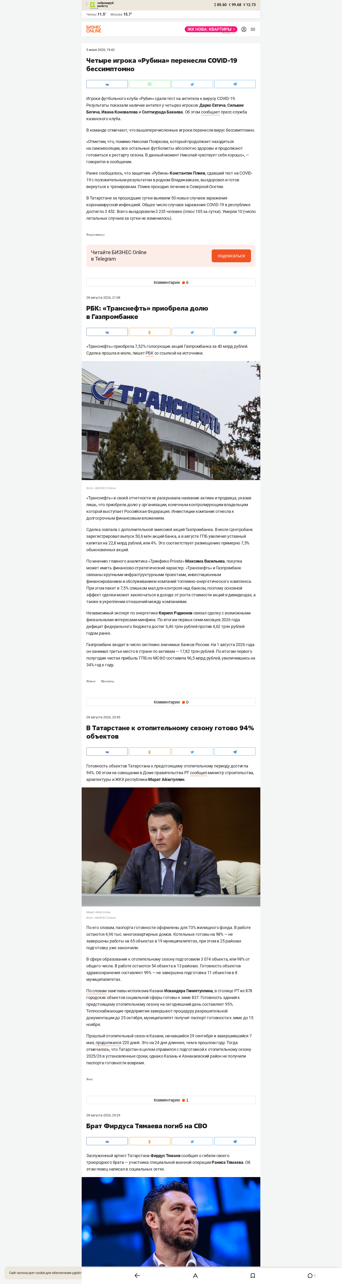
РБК (149, 353)
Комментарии (171, 282)
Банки (91, 681)
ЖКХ (89, 1079)
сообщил (198, 772)
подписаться (231, 255)
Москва (116, 14)
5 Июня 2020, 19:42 (100, 50)
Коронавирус (95, 234)
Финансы (107, 681)
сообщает (210, 111)
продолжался (108, 1042)
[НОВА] (210, 29)
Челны (91, 14)
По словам (96, 990)
